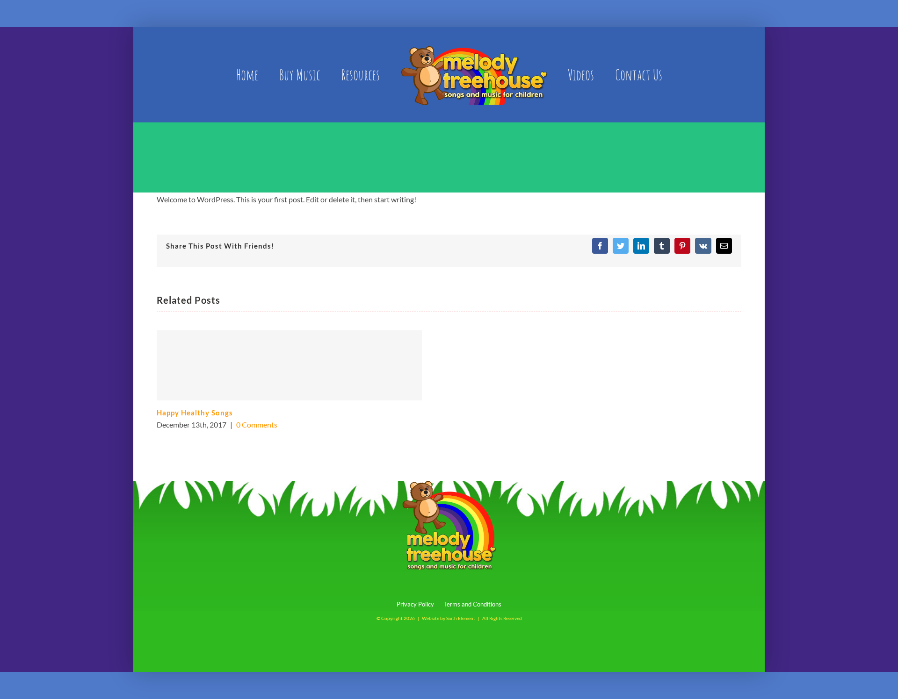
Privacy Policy (415, 604)
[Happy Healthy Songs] (289, 365)
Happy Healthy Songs (195, 412)
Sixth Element (460, 618)
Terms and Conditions (472, 604)
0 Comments (256, 424)
